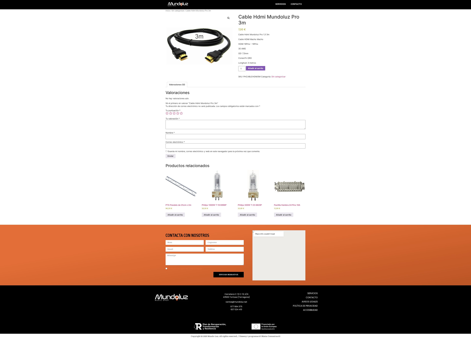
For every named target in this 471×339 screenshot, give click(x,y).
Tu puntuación (173, 110)
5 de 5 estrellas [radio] (181, 113)
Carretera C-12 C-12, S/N (236, 294)
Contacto (296, 4)
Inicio (168, 11)
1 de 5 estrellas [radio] (167, 113)
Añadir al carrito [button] (175, 215)
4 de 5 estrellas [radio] (177, 113)
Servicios (280, 4)
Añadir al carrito (255, 68)
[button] (228, 18)
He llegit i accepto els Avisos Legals (185, 269)
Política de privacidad (305, 306)
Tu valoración (173, 119)
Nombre (170, 133)
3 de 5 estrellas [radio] (174, 113)
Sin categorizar (178, 11)
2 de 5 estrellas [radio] (170, 113)
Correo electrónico (175, 142)
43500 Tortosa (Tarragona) (236, 297)
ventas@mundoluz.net (236, 301)
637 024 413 (236, 309)
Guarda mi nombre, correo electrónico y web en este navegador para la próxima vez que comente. (214, 151)
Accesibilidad (310, 310)
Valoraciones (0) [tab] (177, 84)
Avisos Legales (310, 301)
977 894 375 (236, 306)
